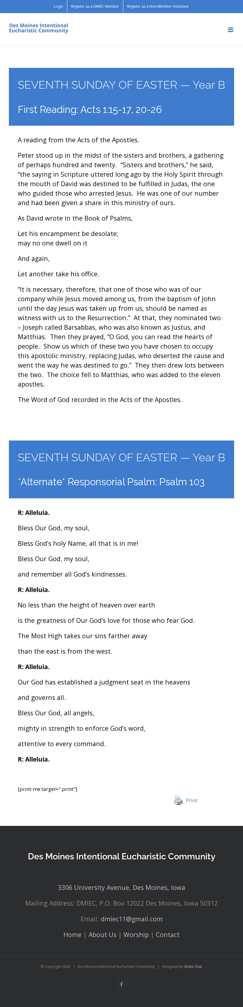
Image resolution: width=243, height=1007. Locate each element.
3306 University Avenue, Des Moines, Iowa (121, 887)
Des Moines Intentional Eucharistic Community (121, 856)
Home (72, 934)
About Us (102, 934)
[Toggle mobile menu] (231, 30)
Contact (168, 934)
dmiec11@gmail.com (132, 919)
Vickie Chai (193, 966)
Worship (136, 934)
